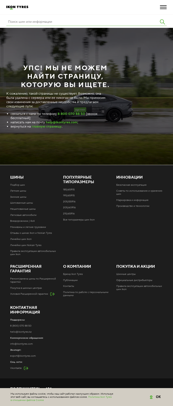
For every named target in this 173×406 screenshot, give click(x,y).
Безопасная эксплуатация (131, 185)
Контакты (68, 286)
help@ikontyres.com (61, 122)
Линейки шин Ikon (21, 239)
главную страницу (47, 126)
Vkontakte (16, 368)
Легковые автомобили (23, 215)
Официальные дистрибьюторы (134, 280)
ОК (158, 397)
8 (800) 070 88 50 (20, 325)
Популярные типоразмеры (78, 179)
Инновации (129, 177)
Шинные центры (126, 274)
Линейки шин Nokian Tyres (25, 245)
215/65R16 (69, 213)
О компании (77, 266)
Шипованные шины (21, 202)
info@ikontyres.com (21, 344)
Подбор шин (17, 185)
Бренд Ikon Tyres (73, 274)
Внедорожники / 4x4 (22, 221)
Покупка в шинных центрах (26, 288)
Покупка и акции (135, 266)
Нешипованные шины (23, 209)
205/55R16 (69, 201)
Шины (17, 177)
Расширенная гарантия (26, 269)
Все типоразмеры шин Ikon (79, 219)
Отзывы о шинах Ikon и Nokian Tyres (31, 233)
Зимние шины (18, 197)
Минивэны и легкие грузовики (28, 227)
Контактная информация (25, 310)
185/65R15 (69, 189)
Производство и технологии (132, 206)
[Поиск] (162, 22)
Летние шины (18, 190)
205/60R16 (69, 207)
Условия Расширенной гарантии (29, 294)
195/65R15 (69, 195)
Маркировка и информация (132, 200)
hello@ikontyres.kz (21, 331)
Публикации (70, 280)
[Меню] (163, 7)
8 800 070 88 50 (71, 114)
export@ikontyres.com (23, 356)
